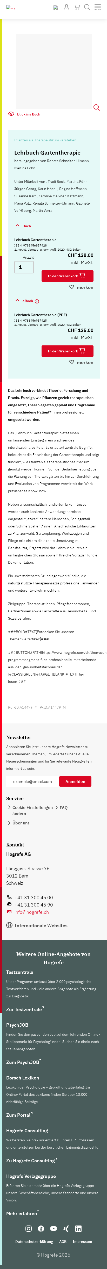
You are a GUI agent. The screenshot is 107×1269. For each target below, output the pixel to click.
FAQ (64, 807)
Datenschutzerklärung (34, 1241)
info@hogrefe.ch (32, 912)
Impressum (82, 1241)
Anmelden (75, 781)
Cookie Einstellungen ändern (32, 810)
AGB (62, 1241)
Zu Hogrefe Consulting (30, 1161)
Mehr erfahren (21, 1213)
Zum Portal (18, 1115)
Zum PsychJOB (22, 1062)
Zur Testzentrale (24, 1009)
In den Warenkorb (63, 276)
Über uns (21, 822)
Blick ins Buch (28, 114)
